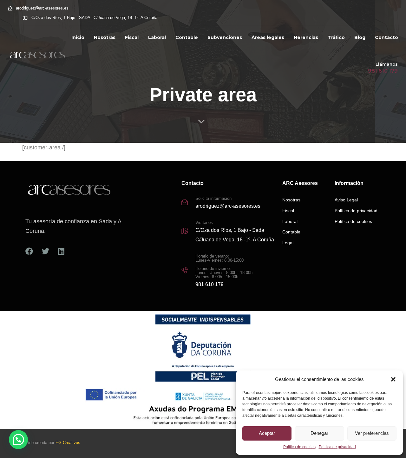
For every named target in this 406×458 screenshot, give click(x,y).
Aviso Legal (346, 199)
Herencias (306, 37)
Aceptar (267, 433)
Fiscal (132, 37)
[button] (393, 379)
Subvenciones (224, 37)
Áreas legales (268, 37)
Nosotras (104, 37)
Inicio (77, 37)
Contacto (386, 37)
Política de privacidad (337, 447)
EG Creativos (68, 442)
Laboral (157, 37)
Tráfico (336, 37)
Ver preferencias (372, 433)
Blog (359, 37)
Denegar (319, 433)
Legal (287, 242)
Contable (186, 37)
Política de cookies (299, 447)
